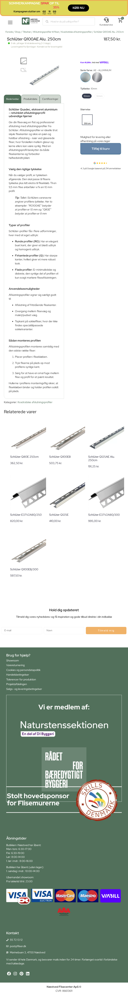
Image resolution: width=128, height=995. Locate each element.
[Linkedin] (27, 973)
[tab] (12, 99)
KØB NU (78, 8)
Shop (17, 31)
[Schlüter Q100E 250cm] (97, 77)
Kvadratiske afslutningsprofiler (76, 31)
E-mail (5, 625)
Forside (9, 31)
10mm (87, 96)
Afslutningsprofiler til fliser (46, 31)
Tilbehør (26, 31)
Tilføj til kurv (101, 149)
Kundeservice (106, 24)
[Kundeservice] (106, 20)
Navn (47, 625)
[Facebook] (9, 973)
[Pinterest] (21, 973)
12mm (99, 96)
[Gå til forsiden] (30, 22)
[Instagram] (15, 973)
